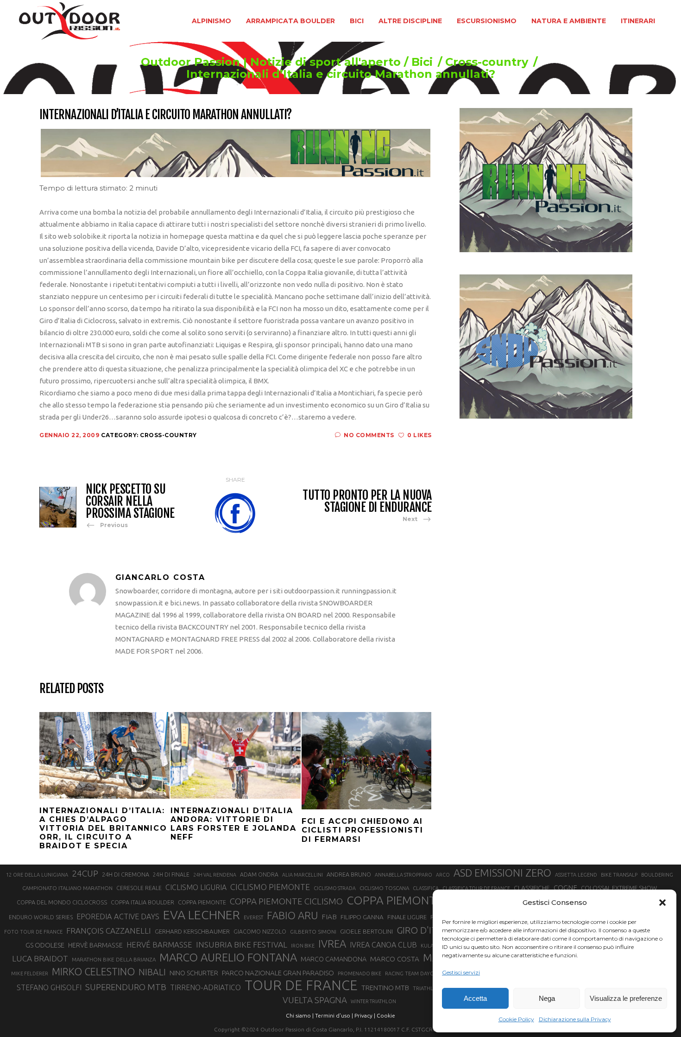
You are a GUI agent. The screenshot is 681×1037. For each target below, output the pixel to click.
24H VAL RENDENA (214, 875)
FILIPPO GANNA (362, 917)
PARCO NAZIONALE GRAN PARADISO (278, 973)
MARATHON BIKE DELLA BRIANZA (114, 959)
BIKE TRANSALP (619, 875)
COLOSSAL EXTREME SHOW (619, 887)
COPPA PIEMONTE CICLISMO (286, 901)
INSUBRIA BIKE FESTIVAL (241, 944)
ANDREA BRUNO (349, 874)
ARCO (443, 875)
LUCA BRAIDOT (40, 958)
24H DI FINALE (171, 875)
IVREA (332, 943)
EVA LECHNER (201, 915)
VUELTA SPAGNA (315, 1000)
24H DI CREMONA (125, 874)
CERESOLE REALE (139, 888)
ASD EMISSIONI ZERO (502, 872)
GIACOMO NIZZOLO (259, 932)
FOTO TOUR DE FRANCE (33, 932)
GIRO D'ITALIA (426, 930)
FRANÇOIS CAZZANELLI (108, 930)
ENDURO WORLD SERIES (41, 917)
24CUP (85, 873)
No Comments (369, 435)
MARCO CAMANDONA (333, 959)
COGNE (565, 887)
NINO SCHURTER (194, 973)
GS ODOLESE (44, 945)
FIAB (329, 917)
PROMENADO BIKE (359, 973)
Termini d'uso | (334, 1015)
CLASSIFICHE (532, 887)
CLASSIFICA (426, 888)
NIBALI (152, 972)
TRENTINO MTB (385, 988)
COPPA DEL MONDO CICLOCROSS (62, 902)
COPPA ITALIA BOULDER (142, 902)
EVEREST (253, 917)
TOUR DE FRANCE (301, 986)
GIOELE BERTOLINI (366, 931)
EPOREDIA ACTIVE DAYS (117, 916)
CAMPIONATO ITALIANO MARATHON (67, 888)
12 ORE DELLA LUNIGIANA (37, 875)
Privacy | (364, 1015)
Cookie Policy (516, 1019)
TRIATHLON (427, 988)
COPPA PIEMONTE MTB (407, 900)
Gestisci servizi (461, 972)
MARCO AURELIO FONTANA (228, 958)
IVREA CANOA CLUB (383, 945)
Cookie (386, 1015)
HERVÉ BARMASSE (159, 944)
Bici (422, 62)
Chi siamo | (300, 1015)
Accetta (475, 998)
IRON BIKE (303, 945)
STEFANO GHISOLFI (49, 987)
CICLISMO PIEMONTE (270, 886)
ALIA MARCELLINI (302, 875)
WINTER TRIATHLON (373, 1001)
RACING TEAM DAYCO (411, 973)
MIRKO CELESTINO (93, 971)
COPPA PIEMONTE (202, 902)
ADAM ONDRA (259, 875)
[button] (662, 902)
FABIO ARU (292, 915)
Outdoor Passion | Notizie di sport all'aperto (271, 62)
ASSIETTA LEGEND (576, 875)
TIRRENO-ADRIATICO (205, 987)
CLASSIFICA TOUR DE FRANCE (476, 888)
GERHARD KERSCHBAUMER (192, 931)
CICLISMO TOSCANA (384, 888)
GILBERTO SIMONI (313, 932)
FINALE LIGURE (407, 917)
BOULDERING (657, 875)
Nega (547, 998)
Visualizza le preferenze (626, 998)
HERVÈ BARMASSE (95, 945)
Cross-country (486, 62)
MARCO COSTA (394, 959)
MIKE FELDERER (29, 973)
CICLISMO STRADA (335, 888)
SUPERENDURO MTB (125, 987)
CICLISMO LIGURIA (196, 887)
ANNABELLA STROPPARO (403, 875)
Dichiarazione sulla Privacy (575, 1019)
